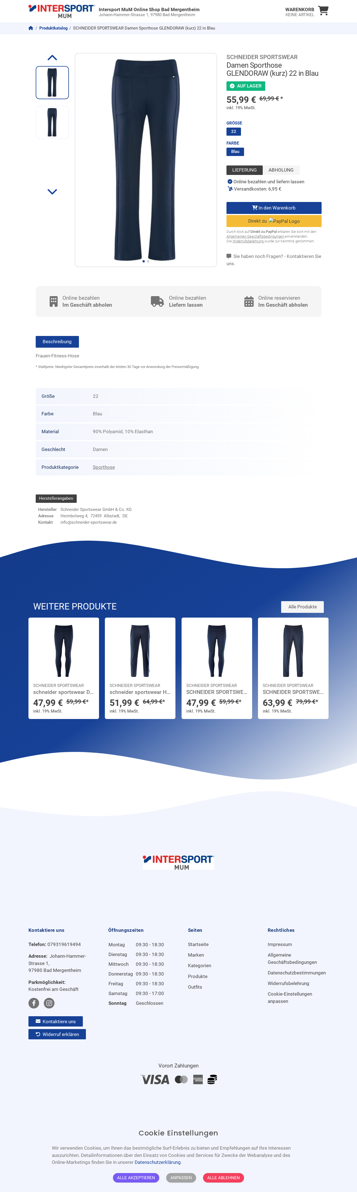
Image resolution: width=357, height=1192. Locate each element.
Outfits (195, 987)
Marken (196, 955)
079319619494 (64, 944)
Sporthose (104, 467)
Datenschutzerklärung (158, 1162)
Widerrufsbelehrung (248, 241)
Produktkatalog (53, 28)
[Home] (31, 28)
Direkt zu (258, 221)
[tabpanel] (266, 185)
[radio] (233, 132)
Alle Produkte (302, 607)
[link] (141, 11)
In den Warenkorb (276, 208)
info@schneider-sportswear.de (89, 522)
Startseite (198, 944)
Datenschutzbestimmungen (297, 973)
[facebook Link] (33, 1003)
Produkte (198, 976)
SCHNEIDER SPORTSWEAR (262, 56)
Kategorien (199, 965)
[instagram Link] (49, 1003)
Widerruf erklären (60, 1034)
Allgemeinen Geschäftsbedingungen (255, 236)
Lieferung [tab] (244, 170)
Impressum (280, 944)
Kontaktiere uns (59, 1021)
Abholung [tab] (281, 170)
